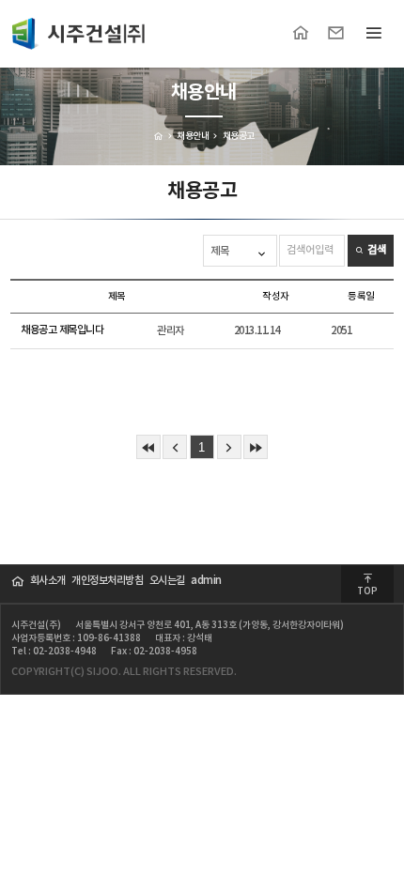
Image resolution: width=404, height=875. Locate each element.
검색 (375, 250)
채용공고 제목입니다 (62, 330)
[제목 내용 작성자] (241, 250)
